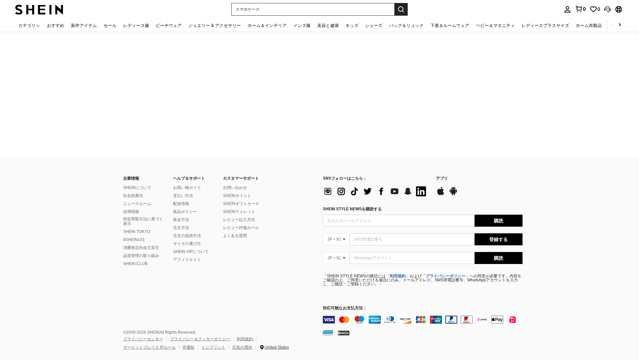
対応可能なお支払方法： (345, 308)
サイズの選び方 (187, 243)
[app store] (440, 194)
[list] (376, 191)
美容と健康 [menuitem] (328, 25)
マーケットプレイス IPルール (149, 347)
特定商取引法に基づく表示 (143, 221)
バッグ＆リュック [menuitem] (406, 25)
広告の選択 (242, 347)
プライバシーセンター (143, 339)
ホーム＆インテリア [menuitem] (267, 25)
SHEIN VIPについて (191, 251)
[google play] (453, 194)
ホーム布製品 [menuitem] (589, 25)
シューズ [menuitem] (373, 25)
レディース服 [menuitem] (136, 25)
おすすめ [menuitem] (55, 25)
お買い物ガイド (187, 187)
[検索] (401, 9)
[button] (607, 9)
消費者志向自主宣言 (141, 247)
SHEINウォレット (239, 211)
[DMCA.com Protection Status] (343, 332)
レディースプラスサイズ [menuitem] (545, 25)
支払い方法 (183, 195)
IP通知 (188, 347)
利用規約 (398, 276)
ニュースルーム (137, 203)
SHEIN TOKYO (136, 231)
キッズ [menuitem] (351, 25)
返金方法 (181, 219)
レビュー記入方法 (239, 219)
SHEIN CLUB (135, 263)
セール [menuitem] (110, 25)
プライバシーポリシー (446, 276)
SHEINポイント (237, 195)
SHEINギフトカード (241, 203)
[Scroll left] (611, 25)
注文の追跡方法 (187, 235)
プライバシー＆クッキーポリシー (200, 339)
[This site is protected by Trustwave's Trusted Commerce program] (328, 332)
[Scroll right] (619, 25)
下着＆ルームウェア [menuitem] (449, 25)
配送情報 (181, 203)
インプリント (213, 347)
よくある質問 (235, 235)
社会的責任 (133, 195)
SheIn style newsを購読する (352, 209)
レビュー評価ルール (241, 227)
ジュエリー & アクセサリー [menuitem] (214, 25)
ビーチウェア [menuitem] (169, 25)
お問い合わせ (235, 187)
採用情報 (131, 211)
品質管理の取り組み (141, 255)
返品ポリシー (185, 211)
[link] (580, 9)
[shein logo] (39, 9)
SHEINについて (137, 187)
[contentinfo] (423, 320)
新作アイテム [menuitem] (84, 25)
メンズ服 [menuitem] (302, 25)
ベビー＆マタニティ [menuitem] (495, 25)
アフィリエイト (187, 259)
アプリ (442, 178)
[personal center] (567, 9)
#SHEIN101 (134, 239)
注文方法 (181, 227)
